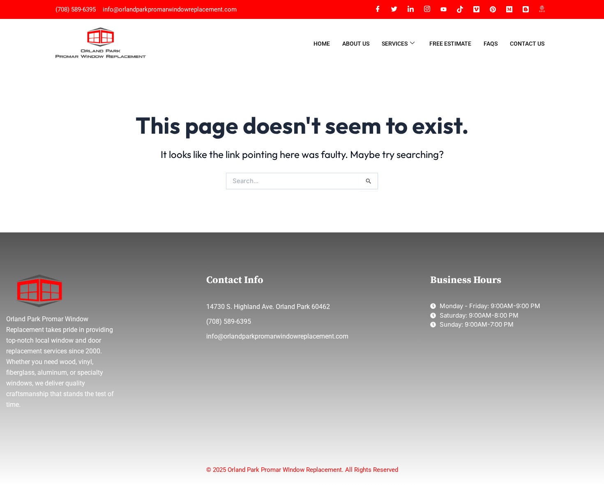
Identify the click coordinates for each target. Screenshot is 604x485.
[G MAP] (542, 9)
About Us (355, 43)
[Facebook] (377, 9)
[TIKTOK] (460, 9)
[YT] (443, 9)
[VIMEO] (476, 9)
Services (395, 43)
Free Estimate (450, 43)
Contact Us (527, 43)
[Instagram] (427, 9)
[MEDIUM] (509, 9)
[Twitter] (394, 9)
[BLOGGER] (525, 9)
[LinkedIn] (410, 9)
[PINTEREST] (492, 9)
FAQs (491, 43)
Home (322, 43)
